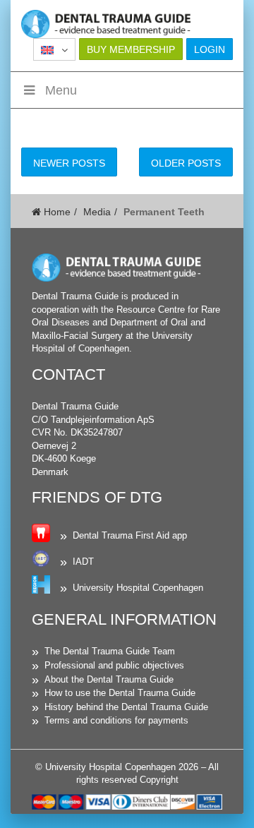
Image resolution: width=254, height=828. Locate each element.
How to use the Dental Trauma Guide (119, 693)
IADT (83, 561)
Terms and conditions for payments (116, 720)
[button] (54, 49)
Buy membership (131, 49)
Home (56, 211)
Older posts (186, 163)
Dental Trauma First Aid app (130, 535)
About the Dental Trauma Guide (109, 679)
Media (97, 211)
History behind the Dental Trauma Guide (126, 707)
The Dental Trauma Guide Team (109, 651)
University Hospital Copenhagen (138, 587)
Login (209, 49)
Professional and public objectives (114, 665)
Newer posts (69, 163)
